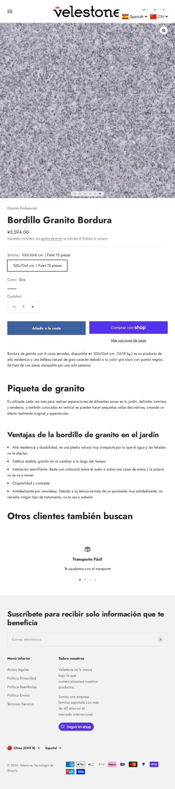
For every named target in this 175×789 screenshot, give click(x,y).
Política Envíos (18, 695)
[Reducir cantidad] (14, 306)
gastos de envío (51, 238)
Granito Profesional (22, 208)
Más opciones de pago (128, 340)
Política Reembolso (22, 687)
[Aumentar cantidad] (32, 306)
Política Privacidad (21, 678)
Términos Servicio (20, 704)
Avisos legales (18, 669)
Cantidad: (14, 296)
